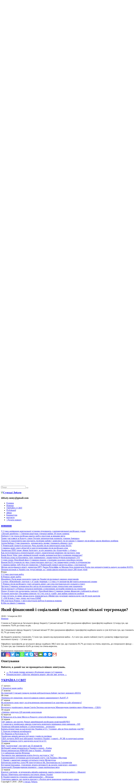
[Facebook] (3, 654)
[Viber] (36, 654)
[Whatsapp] (22, 654)
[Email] (40, 654)
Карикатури (11, 515)
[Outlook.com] (50, 654)
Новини (10, 505)
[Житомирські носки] (68, 61)
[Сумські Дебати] (11, 492)
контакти (10, 517)
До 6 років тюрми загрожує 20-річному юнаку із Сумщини (34, 672)
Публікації (11, 510)
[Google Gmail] (54, 654)
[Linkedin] (17, 654)
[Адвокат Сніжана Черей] (68, 41)
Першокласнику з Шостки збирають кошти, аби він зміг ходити (36, 674)
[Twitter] (12, 654)
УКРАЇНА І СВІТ (14, 508)
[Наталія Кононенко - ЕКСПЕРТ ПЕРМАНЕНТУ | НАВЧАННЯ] (68, 82)
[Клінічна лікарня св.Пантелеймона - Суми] (68, 20)
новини (6, 525)
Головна (10, 503)
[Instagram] (8, 654)
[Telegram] (26, 654)
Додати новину (14, 520)
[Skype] (31, 654)
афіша (9, 513)
